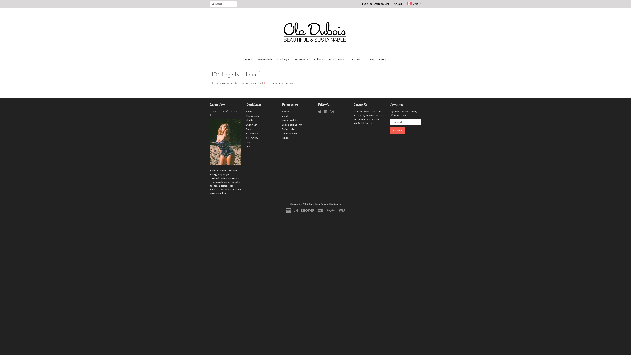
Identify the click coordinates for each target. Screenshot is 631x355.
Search (285, 111)
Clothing (282, 59)
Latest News (217, 104)
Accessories (336, 59)
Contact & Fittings (291, 120)
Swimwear (300, 59)
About (248, 59)
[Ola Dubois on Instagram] (332, 112)
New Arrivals (264, 59)
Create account (381, 4)
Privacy (285, 137)
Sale (371, 59)
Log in (365, 4)
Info (381, 59)
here (266, 83)
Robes (318, 59)
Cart (400, 4)
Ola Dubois (314, 204)
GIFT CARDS (356, 59)
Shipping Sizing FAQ (292, 124)
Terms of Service (290, 133)
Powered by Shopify (331, 204)
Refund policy (288, 129)
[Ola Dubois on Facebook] (326, 112)
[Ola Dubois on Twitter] (320, 112)
